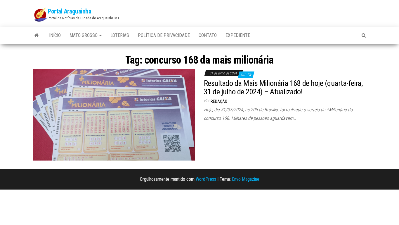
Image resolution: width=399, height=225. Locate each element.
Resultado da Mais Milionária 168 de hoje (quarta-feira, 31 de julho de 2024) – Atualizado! (283, 87)
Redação (219, 101)
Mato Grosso (84, 35)
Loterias (119, 35)
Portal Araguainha (69, 11)
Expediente (237, 35)
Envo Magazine (245, 179)
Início (55, 35)
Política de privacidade (164, 35)
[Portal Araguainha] (37, 35)
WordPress (206, 179)
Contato (208, 35)
